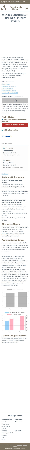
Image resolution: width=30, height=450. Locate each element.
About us (15, 446)
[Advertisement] (15, 40)
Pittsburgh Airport (16, 8)
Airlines (4, 428)
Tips (3, 437)
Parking (4, 431)
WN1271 (4, 234)
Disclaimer (19, 445)
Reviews (4, 435)
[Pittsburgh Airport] (4, 7)
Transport (18, 422)
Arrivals (4, 422)
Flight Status (6, 84)
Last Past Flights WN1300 (10, 93)
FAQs (3, 439)
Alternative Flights (7, 88)
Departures (5, 424)
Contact (25, 445)
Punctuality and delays (9, 91)
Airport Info (18, 419)
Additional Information (9, 86)
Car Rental (18, 431)
